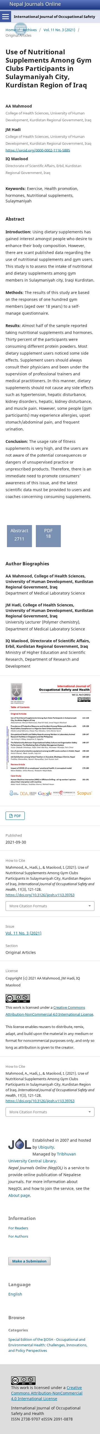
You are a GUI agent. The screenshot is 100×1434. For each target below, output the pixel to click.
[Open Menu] (5, 16)
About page (19, 1195)
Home (11, 29)
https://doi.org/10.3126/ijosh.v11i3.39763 (40, 894)
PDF (17, 815)
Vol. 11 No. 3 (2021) (59, 29)
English (15, 1294)
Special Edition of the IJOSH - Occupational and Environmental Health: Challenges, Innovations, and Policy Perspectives (47, 1345)
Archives (30, 29)
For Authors (18, 1236)
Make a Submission (29, 1261)
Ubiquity (46, 1147)
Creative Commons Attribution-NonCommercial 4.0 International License (46, 1393)
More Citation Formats (28, 905)
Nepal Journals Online (35, 4)
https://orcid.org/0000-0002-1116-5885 (38, 150)
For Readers (18, 1228)
